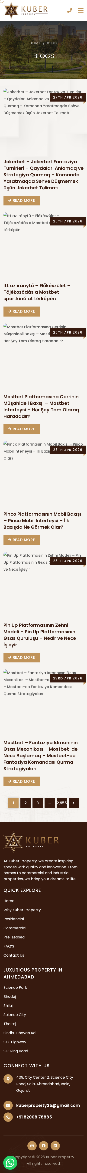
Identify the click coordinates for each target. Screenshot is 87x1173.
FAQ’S (8, 946)
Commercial (14, 928)
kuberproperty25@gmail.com (48, 1105)
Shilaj (8, 1005)
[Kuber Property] (25, 10)
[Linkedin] (55, 1145)
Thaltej (9, 1023)
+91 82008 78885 (69, 10)
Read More (23, 200)
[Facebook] (43, 1145)
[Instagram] (32, 1145)
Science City (14, 1014)
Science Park (15, 987)
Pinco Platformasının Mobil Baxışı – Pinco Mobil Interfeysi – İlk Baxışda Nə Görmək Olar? (42, 520)
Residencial (13, 919)
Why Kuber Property (22, 910)
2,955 (62, 803)
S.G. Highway (14, 1042)
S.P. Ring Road (15, 1051)
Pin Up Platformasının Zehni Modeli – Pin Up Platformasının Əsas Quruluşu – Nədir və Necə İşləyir (39, 635)
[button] (10, 1163)
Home (35, 43)
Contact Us (13, 955)
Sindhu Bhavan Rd (19, 1033)
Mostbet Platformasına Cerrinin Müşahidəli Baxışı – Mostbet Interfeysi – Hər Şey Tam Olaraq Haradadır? (41, 406)
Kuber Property (60, 1157)
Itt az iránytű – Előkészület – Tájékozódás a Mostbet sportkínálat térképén (37, 292)
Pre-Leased (14, 937)
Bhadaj (9, 996)
